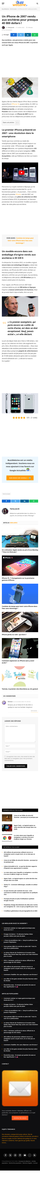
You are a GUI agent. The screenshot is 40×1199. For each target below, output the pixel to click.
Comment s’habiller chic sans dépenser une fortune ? (21, 974)
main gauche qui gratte (22, 1140)
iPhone (18, 194)
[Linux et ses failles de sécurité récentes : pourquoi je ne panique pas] (7, 817)
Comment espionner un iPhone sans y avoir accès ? (18, 662)
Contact (35, 1163)
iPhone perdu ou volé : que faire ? (14, 635)
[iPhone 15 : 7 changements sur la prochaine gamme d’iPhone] (20, 565)
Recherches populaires (15, 1163)
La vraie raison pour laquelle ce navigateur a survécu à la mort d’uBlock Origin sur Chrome (24, 837)
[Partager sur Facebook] (13, 35)
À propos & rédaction (25, 1161)
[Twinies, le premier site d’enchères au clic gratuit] (20, 676)
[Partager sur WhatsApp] (35, 35)
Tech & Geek (13, 9)
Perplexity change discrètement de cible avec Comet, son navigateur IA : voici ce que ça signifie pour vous (21, 905)
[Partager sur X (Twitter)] (20, 35)
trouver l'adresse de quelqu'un (21, 1138)
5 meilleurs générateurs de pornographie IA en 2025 (20, 911)
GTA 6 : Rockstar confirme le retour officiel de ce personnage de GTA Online (19, 961)
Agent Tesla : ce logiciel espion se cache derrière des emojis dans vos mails (25, 827)
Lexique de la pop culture (19, 1134)
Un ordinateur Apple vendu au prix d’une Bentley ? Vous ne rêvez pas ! (20, 551)
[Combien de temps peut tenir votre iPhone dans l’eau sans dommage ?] (20, 594)
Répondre (34, 711)
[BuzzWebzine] (20, 3)
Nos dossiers (6, 1134)
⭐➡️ (20, 478)
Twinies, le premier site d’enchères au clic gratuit (20, 689)
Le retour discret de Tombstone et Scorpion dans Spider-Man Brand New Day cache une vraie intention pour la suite (21, 954)
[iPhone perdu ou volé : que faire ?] (20, 622)
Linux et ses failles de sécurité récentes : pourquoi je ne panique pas (26, 816)
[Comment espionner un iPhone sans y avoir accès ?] (20, 648)
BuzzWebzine (5, 9)
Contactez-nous (20, 1118)
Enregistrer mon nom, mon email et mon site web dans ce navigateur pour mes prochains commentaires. (19, 758)
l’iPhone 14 (15, 104)
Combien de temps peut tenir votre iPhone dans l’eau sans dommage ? (21, 240)
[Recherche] (37, 3)
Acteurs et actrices (25, 1136)
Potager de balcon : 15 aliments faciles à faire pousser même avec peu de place (18, 935)
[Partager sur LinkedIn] (28, 35)
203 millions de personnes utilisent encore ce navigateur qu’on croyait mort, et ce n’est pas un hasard (19, 854)
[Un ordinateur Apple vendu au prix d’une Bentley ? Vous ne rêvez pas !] (20, 537)
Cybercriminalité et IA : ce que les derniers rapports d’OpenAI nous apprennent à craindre (20, 867)
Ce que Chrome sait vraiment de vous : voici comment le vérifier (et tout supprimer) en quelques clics (21, 892)
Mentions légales (27, 1163)
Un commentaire (7, 30)
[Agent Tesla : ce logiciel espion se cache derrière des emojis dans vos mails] (7, 827)
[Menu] (3, 3)
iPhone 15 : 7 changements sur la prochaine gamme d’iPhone (18, 579)
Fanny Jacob (11, 27)
